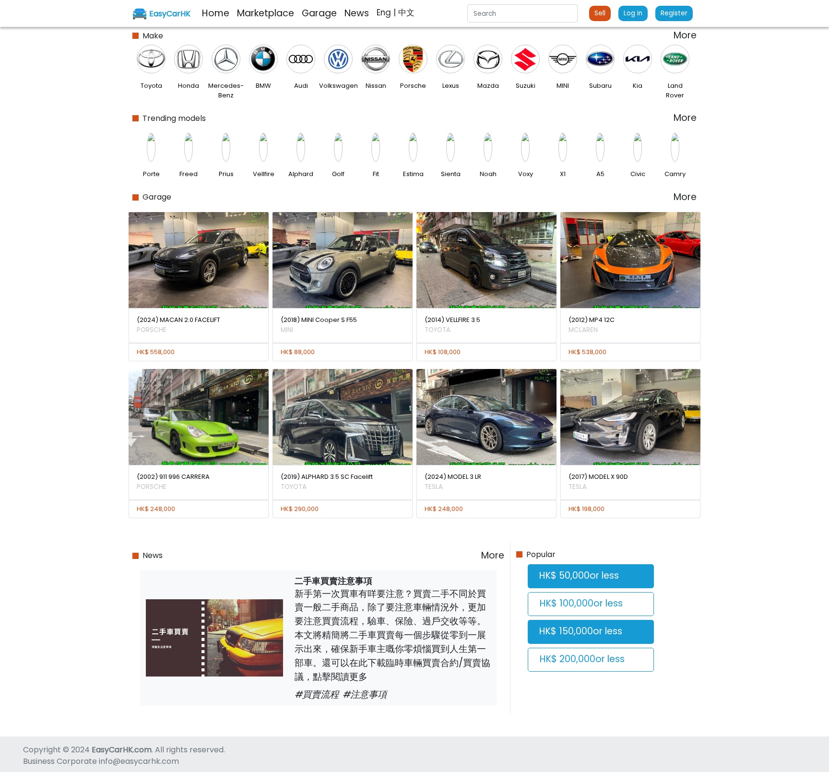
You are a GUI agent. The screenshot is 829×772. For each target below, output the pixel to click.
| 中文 (403, 12)
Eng (385, 12)
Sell (599, 13)
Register (674, 13)
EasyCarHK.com (122, 749)
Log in (633, 13)
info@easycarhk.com (139, 761)
